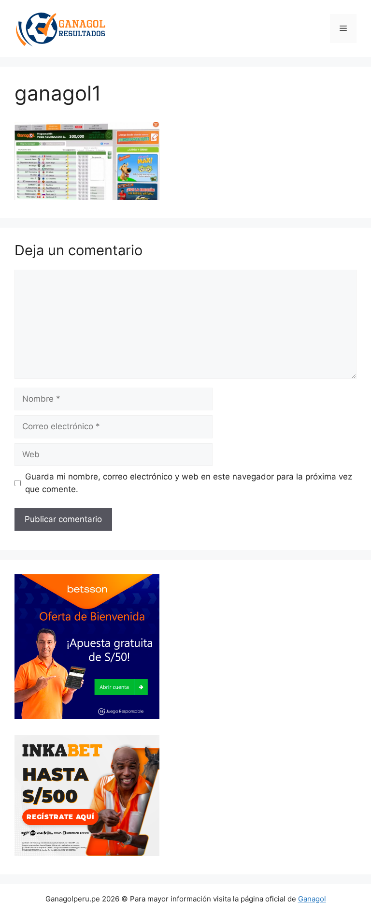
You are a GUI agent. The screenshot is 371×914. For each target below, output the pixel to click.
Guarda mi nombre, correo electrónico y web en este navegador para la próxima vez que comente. (188, 483)
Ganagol (312, 898)
